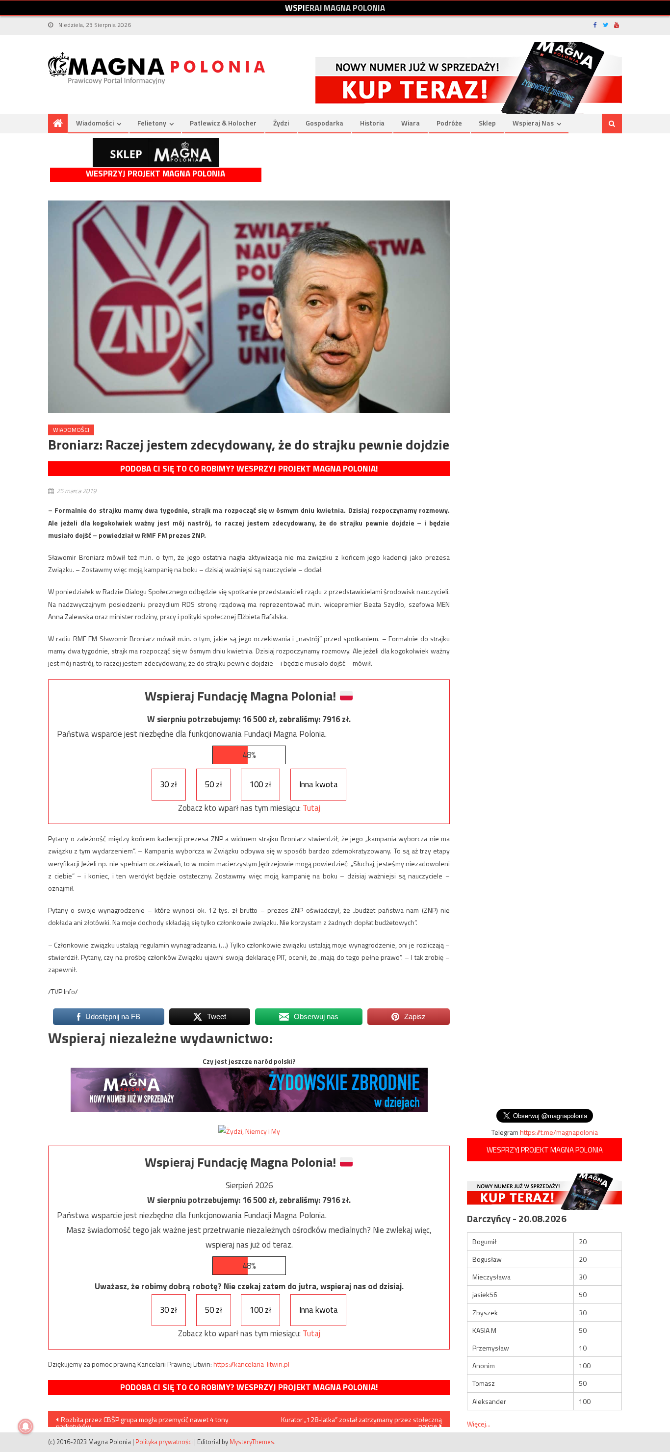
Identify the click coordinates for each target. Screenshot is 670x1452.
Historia (372, 123)
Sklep (487, 123)
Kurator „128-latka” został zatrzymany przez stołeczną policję (361, 1420)
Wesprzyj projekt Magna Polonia (155, 174)
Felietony (151, 123)
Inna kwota (318, 784)
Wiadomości (95, 123)
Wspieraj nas (533, 123)
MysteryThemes (252, 1442)
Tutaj (311, 807)
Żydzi (281, 123)
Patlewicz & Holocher (223, 123)
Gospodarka (324, 123)
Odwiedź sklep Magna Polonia (156, 152)
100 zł (260, 784)
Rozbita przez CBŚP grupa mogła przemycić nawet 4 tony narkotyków (142, 1420)
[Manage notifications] (25, 1426)
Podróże (449, 123)
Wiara (410, 123)
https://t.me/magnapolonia (559, 1132)
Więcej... (478, 1424)
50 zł (213, 784)
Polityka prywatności (164, 1442)
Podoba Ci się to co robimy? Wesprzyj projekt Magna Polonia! (249, 468)
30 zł (168, 784)
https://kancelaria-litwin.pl (251, 1364)
